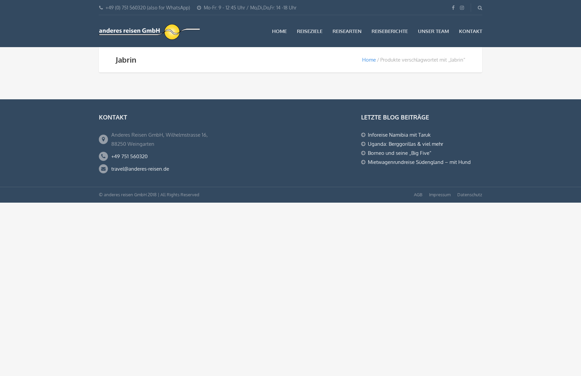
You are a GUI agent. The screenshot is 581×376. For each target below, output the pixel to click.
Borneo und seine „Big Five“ (399, 153)
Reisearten (347, 31)
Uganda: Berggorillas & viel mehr (405, 144)
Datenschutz (469, 194)
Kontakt (470, 31)
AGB (418, 194)
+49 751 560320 (129, 156)
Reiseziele (309, 31)
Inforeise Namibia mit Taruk (399, 135)
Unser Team (433, 31)
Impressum (440, 194)
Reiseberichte (390, 31)
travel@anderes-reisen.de (140, 169)
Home (279, 31)
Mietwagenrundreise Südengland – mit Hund (419, 162)
